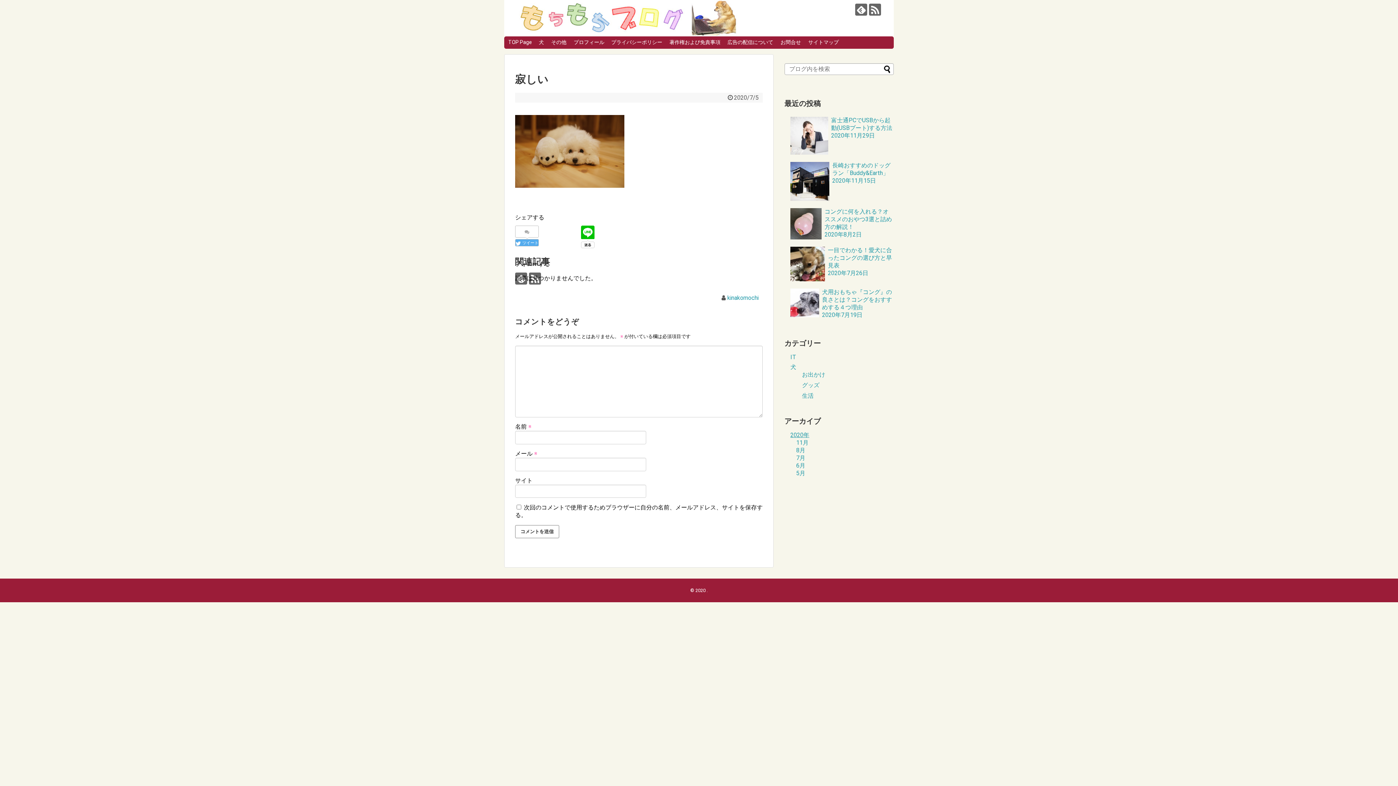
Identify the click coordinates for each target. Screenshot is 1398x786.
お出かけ (813, 374)
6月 (800, 465)
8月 (800, 450)
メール (526, 453)
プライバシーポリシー (636, 42)
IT (793, 357)
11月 (802, 442)
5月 (800, 473)
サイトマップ (823, 42)
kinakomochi (743, 297)
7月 (800, 457)
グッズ (811, 385)
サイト (524, 480)
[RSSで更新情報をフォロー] (875, 10)
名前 (523, 426)
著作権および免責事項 (695, 42)
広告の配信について (750, 42)
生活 (808, 395)
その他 (558, 42)
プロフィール (589, 42)
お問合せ (791, 42)
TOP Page (520, 42)
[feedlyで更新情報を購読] (861, 10)
